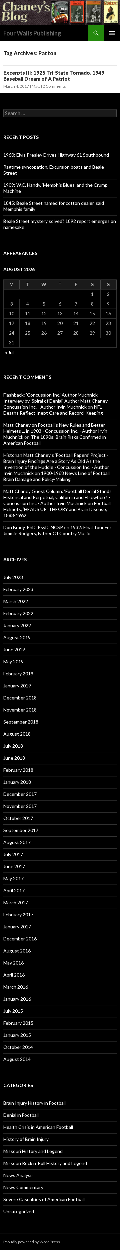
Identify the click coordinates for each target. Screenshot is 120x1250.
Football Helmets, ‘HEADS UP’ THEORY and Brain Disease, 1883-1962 (57, 509)
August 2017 (17, 842)
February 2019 (18, 673)
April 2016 (14, 975)
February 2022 (18, 613)
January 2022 (17, 625)
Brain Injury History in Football (34, 1103)
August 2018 (17, 734)
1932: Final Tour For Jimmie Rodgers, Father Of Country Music (57, 530)
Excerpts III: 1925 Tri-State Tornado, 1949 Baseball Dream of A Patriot (53, 76)
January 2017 (17, 926)
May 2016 (13, 963)
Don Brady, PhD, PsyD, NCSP (33, 527)
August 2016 (17, 950)
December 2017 (20, 794)
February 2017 (18, 914)
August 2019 (17, 637)
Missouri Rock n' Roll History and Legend (45, 1163)
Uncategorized (18, 1211)
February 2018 (18, 770)
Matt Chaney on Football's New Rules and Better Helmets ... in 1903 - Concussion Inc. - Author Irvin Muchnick (55, 431)
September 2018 (20, 722)
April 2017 (14, 890)
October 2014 (18, 1047)
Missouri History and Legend (33, 1151)
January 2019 (17, 685)
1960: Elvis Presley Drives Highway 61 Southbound (56, 155)
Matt (36, 86)
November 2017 (20, 806)
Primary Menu (112, 33)
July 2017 (13, 854)
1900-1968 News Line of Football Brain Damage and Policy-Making (56, 476)
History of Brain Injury (26, 1139)
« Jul (9, 352)
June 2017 (14, 866)
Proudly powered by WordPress (31, 1241)
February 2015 (18, 1023)
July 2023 (13, 577)
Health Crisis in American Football (38, 1127)
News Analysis (18, 1175)
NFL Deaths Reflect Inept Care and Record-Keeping (53, 410)
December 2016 (20, 938)
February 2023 (18, 589)
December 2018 (20, 697)
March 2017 (15, 902)
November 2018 (20, 710)
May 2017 (13, 878)
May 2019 (13, 661)
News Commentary (23, 1187)
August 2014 (17, 1059)
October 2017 (18, 818)
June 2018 (14, 758)
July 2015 (13, 1011)
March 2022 (15, 601)
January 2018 (17, 782)
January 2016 (17, 999)
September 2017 (20, 830)
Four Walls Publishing (32, 33)
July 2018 (13, 746)
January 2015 (17, 1035)
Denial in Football (21, 1115)
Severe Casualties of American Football (44, 1199)
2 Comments (54, 86)
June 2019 (14, 649)
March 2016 (15, 987)
